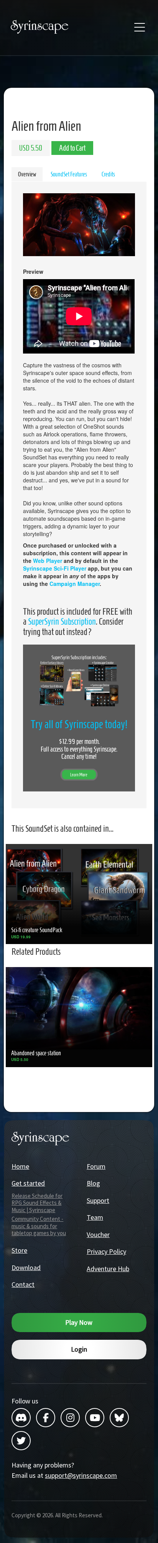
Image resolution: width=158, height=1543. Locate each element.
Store (19, 1250)
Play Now (78, 1322)
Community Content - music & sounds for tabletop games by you (39, 1226)
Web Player (47, 560)
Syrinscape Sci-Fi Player (54, 568)
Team (95, 1217)
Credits (108, 174)
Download (26, 1267)
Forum (96, 1166)
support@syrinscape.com (81, 1475)
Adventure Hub (108, 1268)
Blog (93, 1183)
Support (98, 1200)
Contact (23, 1284)
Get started (28, 1183)
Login (79, 1349)
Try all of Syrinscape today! (79, 724)
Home (20, 1166)
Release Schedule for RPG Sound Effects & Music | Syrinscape (37, 1203)
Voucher (98, 1234)
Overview (27, 174)
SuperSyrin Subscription (62, 622)
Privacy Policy (106, 1251)
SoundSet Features (69, 174)
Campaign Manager (74, 583)
